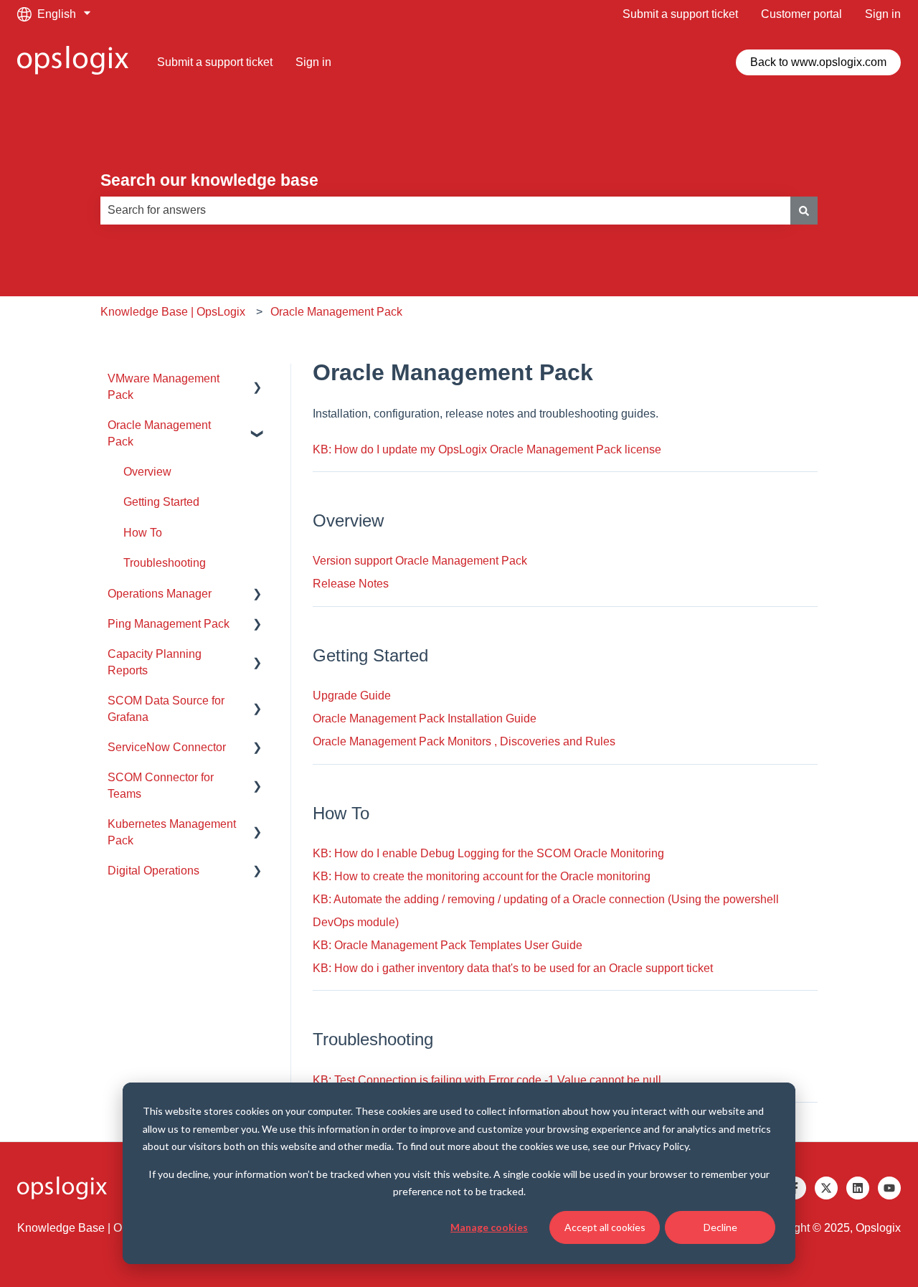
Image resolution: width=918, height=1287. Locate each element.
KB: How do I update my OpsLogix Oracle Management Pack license (487, 449)
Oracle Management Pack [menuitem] (159, 433)
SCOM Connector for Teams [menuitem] (161, 785)
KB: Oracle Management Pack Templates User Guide (447, 945)
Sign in (883, 14)
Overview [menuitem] (147, 472)
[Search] (804, 210)
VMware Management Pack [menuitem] (163, 386)
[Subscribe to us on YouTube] (889, 1188)
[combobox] (445, 210)
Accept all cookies (604, 1227)
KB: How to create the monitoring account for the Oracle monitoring (481, 876)
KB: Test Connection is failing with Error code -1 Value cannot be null (487, 1080)
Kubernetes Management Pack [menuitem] (172, 832)
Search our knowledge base (209, 180)
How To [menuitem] (142, 533)
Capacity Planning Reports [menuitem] (155, 662)
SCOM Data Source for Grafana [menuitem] (166, 708)
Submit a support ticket (680, 14)
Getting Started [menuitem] (161, 502)
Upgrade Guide (352, 695)
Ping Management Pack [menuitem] (169, 624)
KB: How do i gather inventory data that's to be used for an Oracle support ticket (513, 968)
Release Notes (351, 584)
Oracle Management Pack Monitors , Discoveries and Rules (464, 741)
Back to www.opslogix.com (818, 62)
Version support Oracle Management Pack (420, 561)
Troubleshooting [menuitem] (164, 563)
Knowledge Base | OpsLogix (172, 312)
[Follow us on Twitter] (826, 1188)
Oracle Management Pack (336, 312)
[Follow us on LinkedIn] (857, 1188)
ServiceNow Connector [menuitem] (167, 747)
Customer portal (801, 14)
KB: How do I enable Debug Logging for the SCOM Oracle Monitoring (488, 853)
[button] (257, 380)
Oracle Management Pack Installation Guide (424, 718)
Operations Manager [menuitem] (160, 594)
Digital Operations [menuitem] (153, 870)
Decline (720, 1227)
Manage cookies (489, 1227)
